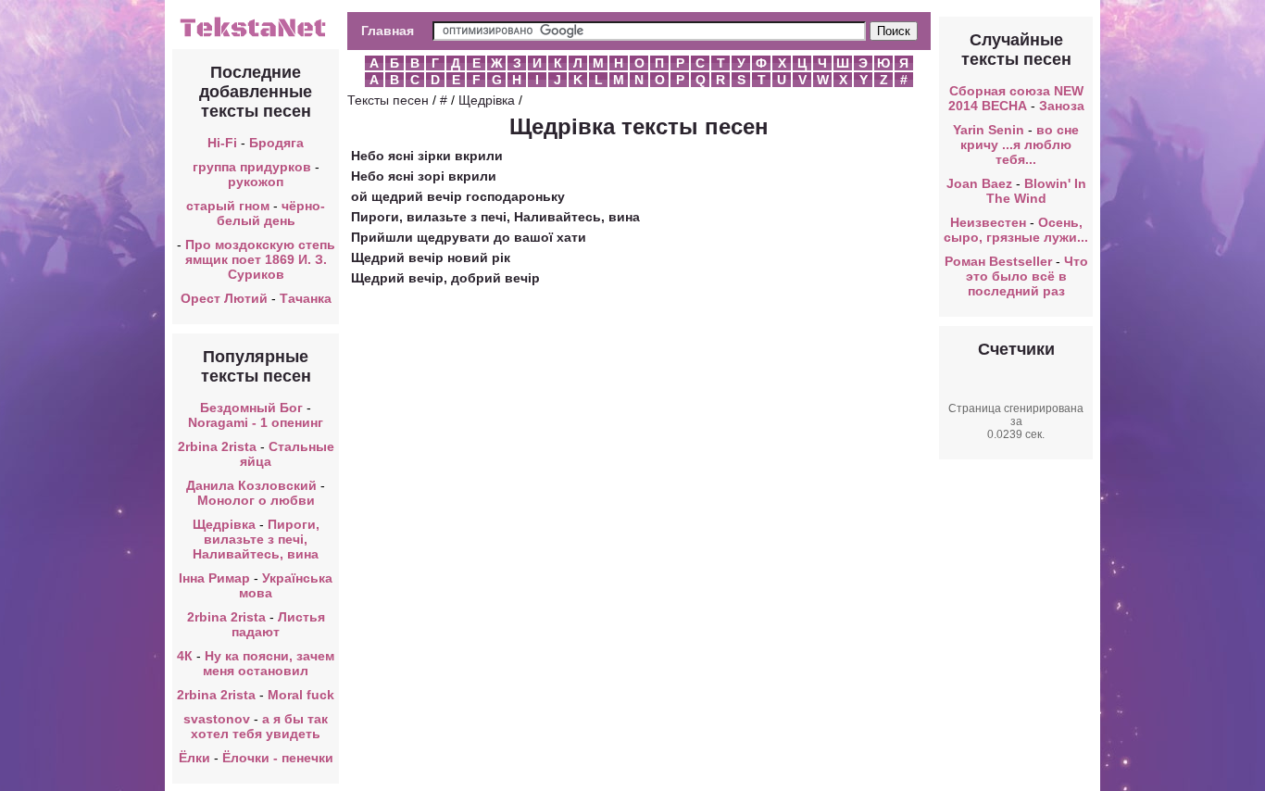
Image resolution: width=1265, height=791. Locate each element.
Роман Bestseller (998, 261)
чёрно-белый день (271, 213)
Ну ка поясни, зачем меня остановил (268, 663)
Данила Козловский (251, 485)
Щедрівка (224, 524)
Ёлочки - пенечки (277, 757)
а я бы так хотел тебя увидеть (259, 726)
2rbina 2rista (217, 446)
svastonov (216, 718)
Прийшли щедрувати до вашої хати (468, 237)
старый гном (227, 205)
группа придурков (252, 166)
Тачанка (306, 298)
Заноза (1061, 105)
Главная (387, 30)
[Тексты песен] (255, 35)
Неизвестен (988, 222)
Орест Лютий (224, 298)
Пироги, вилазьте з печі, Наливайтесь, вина (256, 539)
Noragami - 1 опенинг (255, 422)
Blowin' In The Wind (1036, 191)
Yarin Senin (988, 129)
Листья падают (278, 624)
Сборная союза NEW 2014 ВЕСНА (1015, 98)
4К (185, 655)
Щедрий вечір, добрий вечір (445, 277)
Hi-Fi (222, 142)
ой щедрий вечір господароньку (458, 196)
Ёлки (194, 757)
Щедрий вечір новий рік (430, 257)
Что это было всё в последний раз (1027, 276)
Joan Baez (979, 183)
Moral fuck (301, 694)
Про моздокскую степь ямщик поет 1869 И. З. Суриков (260, 259)
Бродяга (276, 142)
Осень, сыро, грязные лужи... (1016, 230)
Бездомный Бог (251, 407)
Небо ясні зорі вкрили (423, 176)
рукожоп (255, 181)
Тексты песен (388, 100)
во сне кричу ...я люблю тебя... (1019, 144)
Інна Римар (214, 578)
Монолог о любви (256, 500)
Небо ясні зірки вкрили (427, 155)
